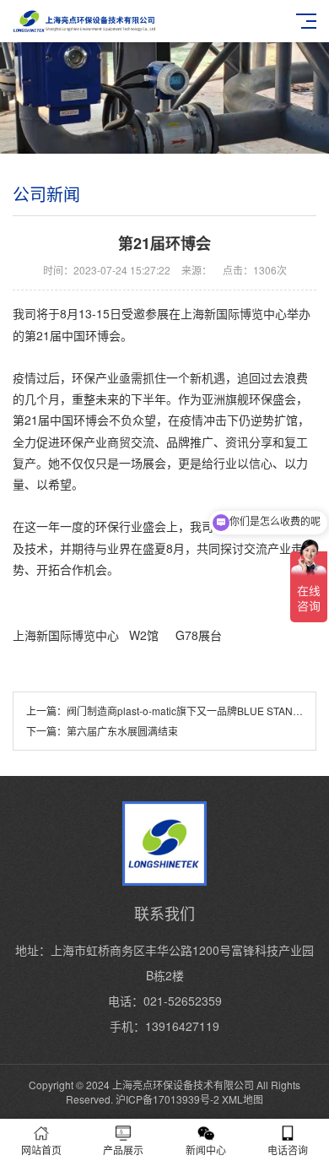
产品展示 (123, 1149)
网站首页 (41, 1149)
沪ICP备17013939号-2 (167, 1099)
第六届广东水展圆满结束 (122, 731)
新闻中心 (206, 1149)
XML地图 (242, 1099)
